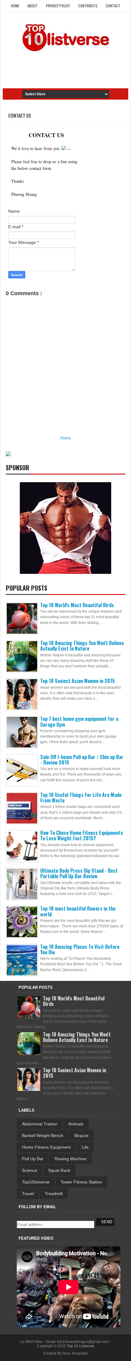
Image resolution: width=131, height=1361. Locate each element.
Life (85, 1147)
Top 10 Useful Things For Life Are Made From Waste (81, 797)
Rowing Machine (71, 1158)
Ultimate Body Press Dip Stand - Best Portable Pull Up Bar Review (79, 873)
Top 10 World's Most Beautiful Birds (77, 605)
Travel (28, 1193)
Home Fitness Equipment (46, 1147)
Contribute (87, 5)
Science (29, 1170)
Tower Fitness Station (81, 1181)
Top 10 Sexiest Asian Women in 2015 (77, 680)
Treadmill (53, 1193)
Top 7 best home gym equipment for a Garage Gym (79, 721)
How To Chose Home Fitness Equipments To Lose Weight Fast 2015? (81, 835)
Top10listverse (36, 1181)
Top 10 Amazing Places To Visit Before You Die (79, 949)
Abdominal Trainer (39, 1123)
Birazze (81, 1135)
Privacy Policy (58, 5)
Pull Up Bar (33, 1158)
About (32, 5)
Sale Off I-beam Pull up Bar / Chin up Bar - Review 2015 (81, 759)
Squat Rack (59, 1170)
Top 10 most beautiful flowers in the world (77, 911)
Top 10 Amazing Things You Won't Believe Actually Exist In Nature (82, 645)
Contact (113, 5)
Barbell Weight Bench (42, 1135)
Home (15, 5)
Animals (75, 1123)
